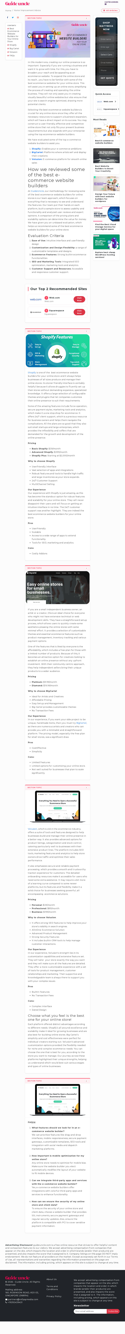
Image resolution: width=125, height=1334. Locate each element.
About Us (52, 1279)
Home (8, 11)
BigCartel (37, 152)
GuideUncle (37, 191)
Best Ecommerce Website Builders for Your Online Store (13, 35)
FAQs (11, 55)
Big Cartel (13, 48)
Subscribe (113, 1311)
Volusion (12, 52)
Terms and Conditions (52, 1287)
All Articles (112, 10)
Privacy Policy (54, 1296)
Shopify (12, 45)
